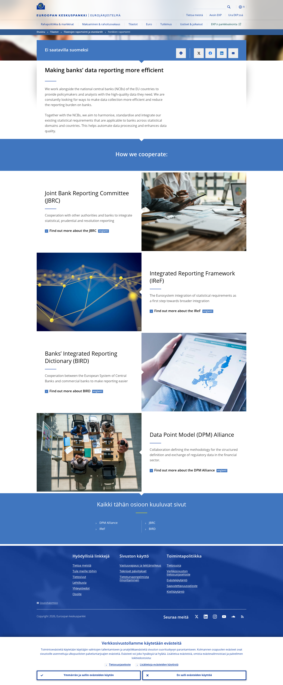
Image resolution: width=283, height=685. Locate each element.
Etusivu (41, 32)
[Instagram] (215, 617)
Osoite (77, 594)
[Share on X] (199, 53)
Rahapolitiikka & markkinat (57, 24)
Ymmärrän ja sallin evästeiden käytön (89, 675)
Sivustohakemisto (49, 603)
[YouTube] (224, 617)
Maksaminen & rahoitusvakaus (101, 24)
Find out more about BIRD (70, 391)
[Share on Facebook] (210, 53)
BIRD (152, 529)
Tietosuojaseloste (120, 665)
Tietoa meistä (194, 15)
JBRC (152, 523)
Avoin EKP (215, 15)
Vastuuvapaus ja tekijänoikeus (140, 565)
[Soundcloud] (233, 617)
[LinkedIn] (206, 617)
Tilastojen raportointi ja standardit (83, 32)
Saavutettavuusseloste (182, 586)
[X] (196, 617)
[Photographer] (243, 248)
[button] (234, 7)
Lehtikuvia (79, 582)
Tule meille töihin (85, 571)
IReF (102, 529)
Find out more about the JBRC (72, 231)
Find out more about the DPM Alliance (184, 470)
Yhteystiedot (81, 588)
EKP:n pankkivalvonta (224, 24)
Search (229, 7)
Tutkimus (166, 24)
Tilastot (133, 24)
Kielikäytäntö (175, 591)
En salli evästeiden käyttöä (194, 675)
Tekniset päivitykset (133, 571)
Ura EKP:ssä (235, 15)
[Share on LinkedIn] (222, 53)
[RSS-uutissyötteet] (242, 617)
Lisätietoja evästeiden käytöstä (159, 665)
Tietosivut (79, 577)
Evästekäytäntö (177, 580)
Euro (149, 24)
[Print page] (181, 53)
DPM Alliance (108, 523)
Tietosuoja (174, 565)
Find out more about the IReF (177, 311)
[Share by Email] (233, 53)
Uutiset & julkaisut (191, 24)
